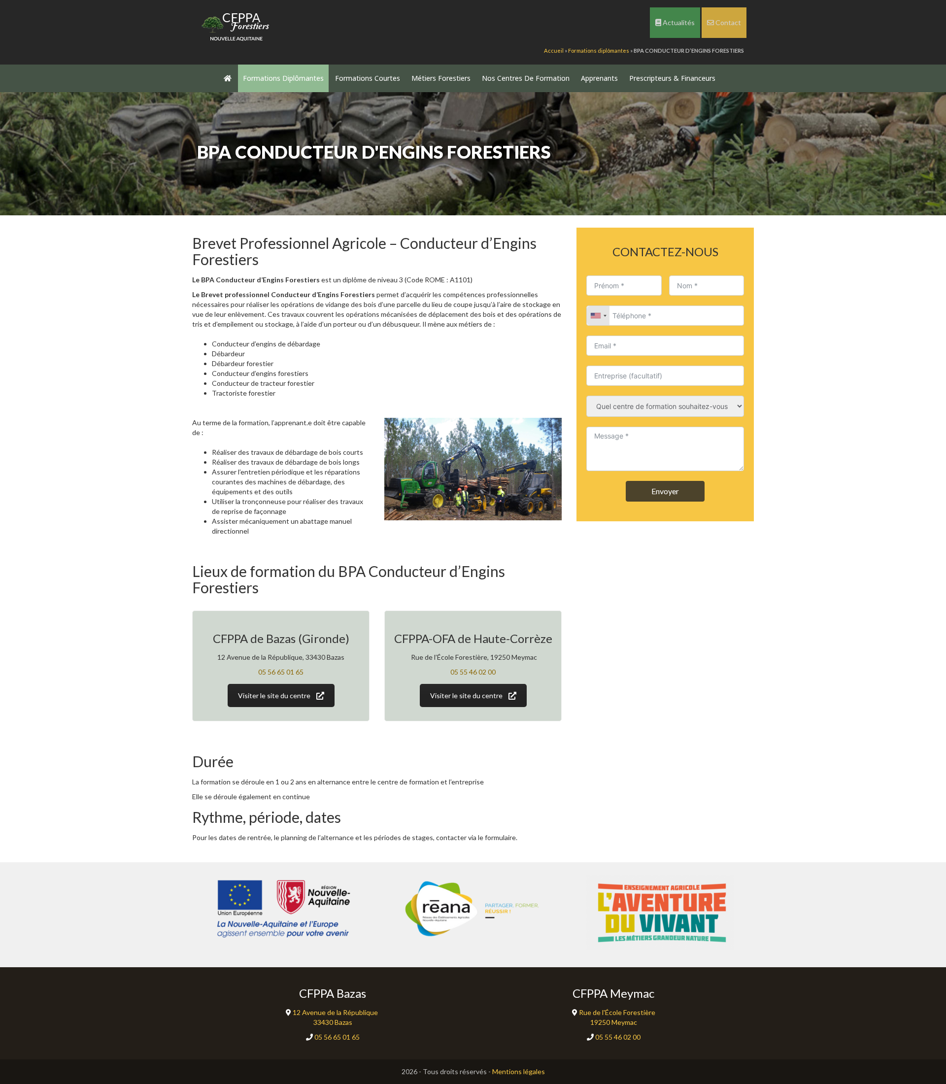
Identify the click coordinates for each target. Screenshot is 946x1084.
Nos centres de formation (526, 78)
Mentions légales (518, 1071)
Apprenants (599, 78)
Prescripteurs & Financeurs (672, 78)
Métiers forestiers (441, 78)
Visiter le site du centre (274, 695)
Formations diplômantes (598, 50)
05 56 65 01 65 (281, 672)
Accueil (554, 50)
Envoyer (665, 491)
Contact (727, 22)
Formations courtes (367, 78)
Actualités (678, 22)
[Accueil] (236, 25)
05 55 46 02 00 (473, 672)
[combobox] (598, 315)
